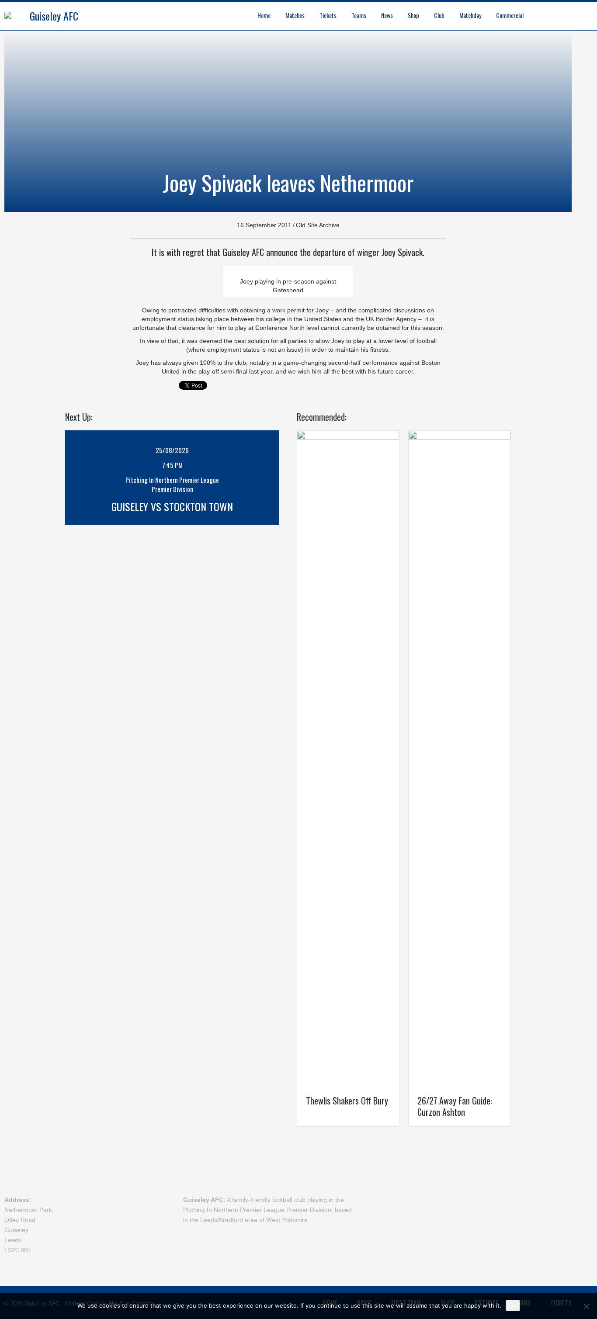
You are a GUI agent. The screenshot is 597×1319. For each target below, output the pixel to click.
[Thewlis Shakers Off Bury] (348, 758)
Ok (513, 1305)
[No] (586, 1306)
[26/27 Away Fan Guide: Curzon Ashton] (459, 758)
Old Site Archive (318, 225)
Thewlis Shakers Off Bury (347, 1100)
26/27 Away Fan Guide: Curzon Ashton (454, 1106)
